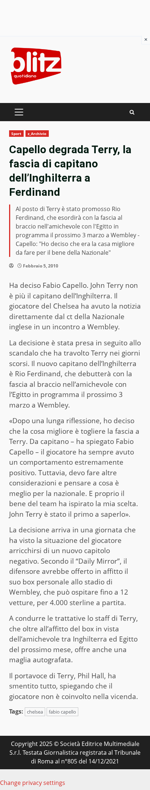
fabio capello (62, 711)
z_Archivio (37, 133)
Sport (16, 133)
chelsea (35, 711)
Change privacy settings (32, 783)
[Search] (132, 112)
